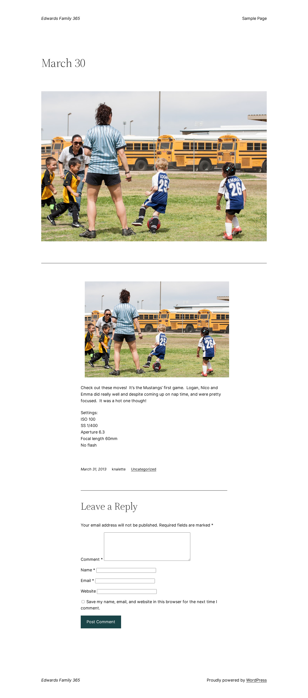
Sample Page (254, 18)
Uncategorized (143, 469)
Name (88, 570)
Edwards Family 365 (60, 18)
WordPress (256, 680)
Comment (92, 559)
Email (87, 580)
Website (88, 591)
